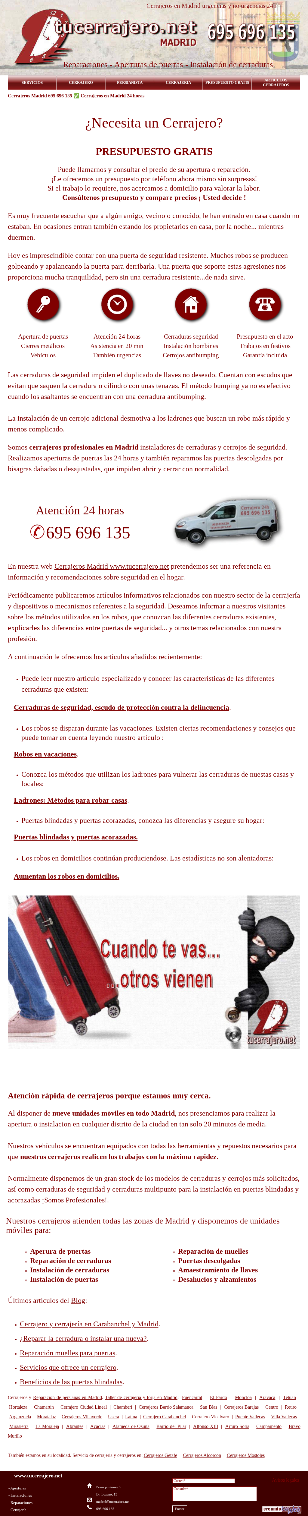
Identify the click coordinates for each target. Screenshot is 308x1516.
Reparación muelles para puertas (67, 1353)
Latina (131, 1416)
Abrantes (74, 1426)
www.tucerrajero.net (38, 1476)
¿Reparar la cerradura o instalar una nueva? (83, 1338)
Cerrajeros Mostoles (246, 1455)
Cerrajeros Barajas (241, 1407)
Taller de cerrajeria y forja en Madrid (141, 1397)
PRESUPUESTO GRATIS (227, 82)
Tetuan (289, 1397)
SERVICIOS (32, 82)
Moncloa (243, 1397)
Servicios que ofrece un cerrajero (68, 1367)
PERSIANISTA (130, 82)
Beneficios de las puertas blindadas (71, 1382)
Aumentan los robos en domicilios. (66, 876)
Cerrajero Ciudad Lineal (83, 1407)
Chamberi (122, 1407)
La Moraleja (47, 1426)
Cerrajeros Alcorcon (202, 1455)
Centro (271, 1407)
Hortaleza (18, 1407)
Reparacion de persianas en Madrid (67, 1397)
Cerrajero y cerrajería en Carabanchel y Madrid (89, 1324)
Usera (113, 1416)
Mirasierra (19, 1426)
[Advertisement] (154, 1065)
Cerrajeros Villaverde (82, 1416)
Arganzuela (20, 1416)
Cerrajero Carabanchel (164, 1416)
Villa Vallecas (284, 1416)
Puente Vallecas (250, 1416)
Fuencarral (192, 1397)
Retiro (291, 1407)
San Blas (208, 1407)
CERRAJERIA (178, 82)
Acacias (97, 1426)
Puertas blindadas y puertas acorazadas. (76, 837)
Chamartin (44, 1407)
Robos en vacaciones (45, 754)
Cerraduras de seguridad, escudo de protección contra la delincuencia (121, 707)
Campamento (269, 1426)
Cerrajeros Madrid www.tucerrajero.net (111, 566)
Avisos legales (285, 1480)
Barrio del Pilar (171, 1426)
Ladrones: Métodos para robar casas (70, 800)
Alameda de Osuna (130, 1426)
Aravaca (267, 1397)
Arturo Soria (237, 1426)
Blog (78, 1300)
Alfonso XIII (205, 1426)
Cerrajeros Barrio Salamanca (166, 1407)
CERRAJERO (81, 82)
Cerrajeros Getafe (160, 1455)
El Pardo (218, 1397)
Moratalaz (46, 1416)
